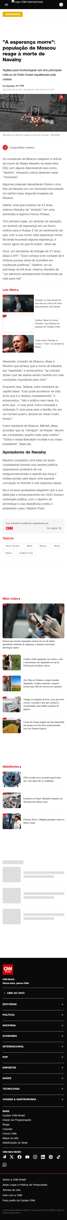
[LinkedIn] (43, 1157)
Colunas (7, 1129)
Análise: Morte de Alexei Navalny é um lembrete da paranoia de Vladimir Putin (47, 323)
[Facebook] (19, 1157)
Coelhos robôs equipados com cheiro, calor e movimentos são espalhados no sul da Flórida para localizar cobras (43, 662)
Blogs (6, 1124)
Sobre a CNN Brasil (14, 1179)
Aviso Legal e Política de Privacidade (25, 1185)
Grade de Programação (17, 1120)
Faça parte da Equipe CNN (19, 1200)
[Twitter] (12, 1157)
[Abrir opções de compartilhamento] (5, 147)
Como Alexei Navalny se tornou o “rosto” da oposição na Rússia (49, 343)
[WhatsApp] (5, 1165)
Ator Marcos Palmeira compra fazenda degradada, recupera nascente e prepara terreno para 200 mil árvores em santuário (42, 683)
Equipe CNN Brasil (14, 1115)
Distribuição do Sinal (15, 1143)
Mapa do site (10, 1138)
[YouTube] (27, 1157)
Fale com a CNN (12, 1195)
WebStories (11, 767)
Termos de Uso (11, 1190)
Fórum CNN (9, 1133)
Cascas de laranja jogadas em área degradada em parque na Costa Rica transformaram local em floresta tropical (43, 725)
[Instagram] (35, 1157)
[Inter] (4, 1156)
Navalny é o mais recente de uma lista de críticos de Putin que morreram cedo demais (48, 303)
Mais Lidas (10, 599)
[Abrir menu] (6, 4)
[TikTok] (58, 1157)
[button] (33, 116)
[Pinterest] (51, 1157)
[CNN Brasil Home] (29, 4)
